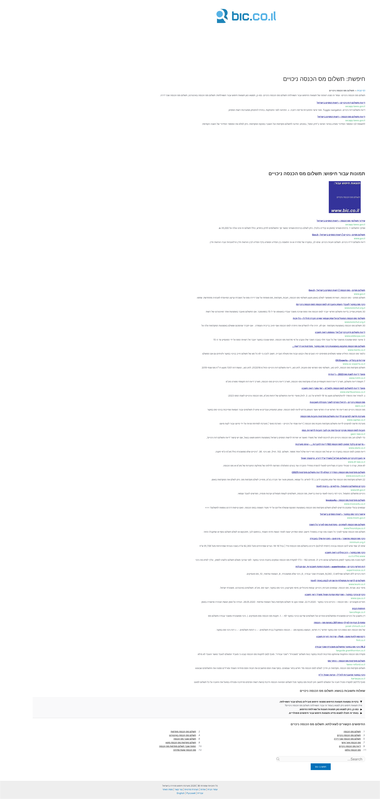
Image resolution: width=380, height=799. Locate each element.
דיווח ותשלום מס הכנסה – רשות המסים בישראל (341, 116)
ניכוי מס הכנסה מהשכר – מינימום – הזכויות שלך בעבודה (337, 538)
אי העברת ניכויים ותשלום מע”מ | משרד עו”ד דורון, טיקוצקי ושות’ (333, 458)
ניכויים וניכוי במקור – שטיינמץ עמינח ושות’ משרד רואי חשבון (335, 594)
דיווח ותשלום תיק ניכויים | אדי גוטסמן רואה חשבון (340, 332)
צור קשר (178, 789)
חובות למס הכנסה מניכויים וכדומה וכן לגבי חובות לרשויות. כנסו (333, 430)
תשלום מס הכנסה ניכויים (349, 735)
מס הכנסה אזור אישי (351, 742)
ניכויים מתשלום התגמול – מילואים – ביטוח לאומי (340, 486)
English (181, 793)
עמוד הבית (213, 789)
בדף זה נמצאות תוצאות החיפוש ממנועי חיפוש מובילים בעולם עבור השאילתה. (318, 701)
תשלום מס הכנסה (352, 731)
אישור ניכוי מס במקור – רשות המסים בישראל (342, 514)
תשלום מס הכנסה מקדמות (183, 731)
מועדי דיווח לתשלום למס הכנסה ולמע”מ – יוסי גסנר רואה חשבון (333, 388)
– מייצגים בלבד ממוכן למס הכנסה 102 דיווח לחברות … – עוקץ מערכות (330, 444)
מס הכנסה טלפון (353, 750)
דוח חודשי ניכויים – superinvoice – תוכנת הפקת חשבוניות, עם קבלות (330, 566)
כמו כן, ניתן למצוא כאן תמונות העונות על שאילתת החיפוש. (328, 709)
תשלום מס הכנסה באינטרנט (182, 735)
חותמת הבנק (358, 608)
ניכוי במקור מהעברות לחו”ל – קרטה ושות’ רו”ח (342, 674)
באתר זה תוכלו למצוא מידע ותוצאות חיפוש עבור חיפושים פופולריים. (323, 713)
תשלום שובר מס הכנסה (185, 738)
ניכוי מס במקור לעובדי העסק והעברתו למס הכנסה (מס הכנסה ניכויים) (330, 304)
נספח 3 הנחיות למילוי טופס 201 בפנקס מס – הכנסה (339, 622)
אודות (203, 789)
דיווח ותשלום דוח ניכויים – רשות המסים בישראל (341, 102)
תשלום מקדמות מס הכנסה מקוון (181, 742)
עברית (200, 793)
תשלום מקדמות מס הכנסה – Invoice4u (345, 500)
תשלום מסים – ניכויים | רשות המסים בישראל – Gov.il (338, 234)
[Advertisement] (246, 45)
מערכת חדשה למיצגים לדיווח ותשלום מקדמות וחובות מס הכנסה (332, 416)
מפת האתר (167, 789)
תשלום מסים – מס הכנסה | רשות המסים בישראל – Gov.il (337, 290)
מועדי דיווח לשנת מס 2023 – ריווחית (346, 374)
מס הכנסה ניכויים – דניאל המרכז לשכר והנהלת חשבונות (337, 402)
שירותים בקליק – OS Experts (350, 360)
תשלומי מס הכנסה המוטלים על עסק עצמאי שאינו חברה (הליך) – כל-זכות (329, 318)
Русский (190, 793)
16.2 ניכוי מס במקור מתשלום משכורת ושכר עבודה (340, 646)
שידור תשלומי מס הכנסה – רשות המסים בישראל (341, 220)
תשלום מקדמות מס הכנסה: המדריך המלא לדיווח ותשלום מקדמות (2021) (328, 472)
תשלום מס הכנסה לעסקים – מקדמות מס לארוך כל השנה (337, 524)
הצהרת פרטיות (191, 789)
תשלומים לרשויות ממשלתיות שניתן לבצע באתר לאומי (337, 580)
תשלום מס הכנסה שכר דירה (347, 738)
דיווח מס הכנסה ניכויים (350, 746)
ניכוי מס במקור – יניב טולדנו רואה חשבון (345, 552)
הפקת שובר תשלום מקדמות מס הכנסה (177, 746)
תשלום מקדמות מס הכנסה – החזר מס (346, 660)
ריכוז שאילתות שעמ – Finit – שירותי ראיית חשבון (340, 636)
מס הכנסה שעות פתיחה (184, 750)
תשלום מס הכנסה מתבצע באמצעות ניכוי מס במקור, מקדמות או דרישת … (328, 346)
